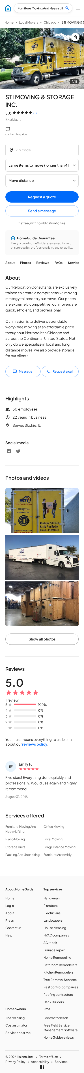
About (10, 263)
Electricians (51, 913)
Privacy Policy (15, 1062)
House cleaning (54, 928)
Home (9, 22)
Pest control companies (60, 987)
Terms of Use (48, 1057)
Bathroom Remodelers (60, 965)
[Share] (75, 37)
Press (9, 920)
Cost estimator (16, 1025)
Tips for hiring (15, 1018)
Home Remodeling (57, 957)
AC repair (50, 943)
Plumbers (50, 905)
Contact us (13, 928)
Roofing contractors (58, 994)
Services (74, 263)
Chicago (50, 22)
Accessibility (40, 1062)
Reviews (42, 263)
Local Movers (28, 22)
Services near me (18, 1033)
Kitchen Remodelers (58, 972)
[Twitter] (18, 451)
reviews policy (34, 744)
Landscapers (52, 920)
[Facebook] (8, 451)
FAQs (58, 263)
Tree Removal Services (60, 980)
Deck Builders (53, 1002)
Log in (9, 905)
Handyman (51, 898)
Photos (25, 263)
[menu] (8, 8)
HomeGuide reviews (58, 1037)
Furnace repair (54, 950)
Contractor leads (55, 1018)
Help (8, 935)
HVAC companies (56, 935)
